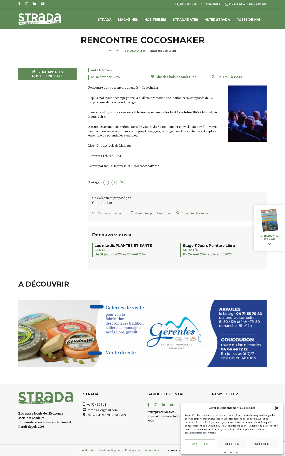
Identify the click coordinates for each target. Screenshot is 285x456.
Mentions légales (109, 450)
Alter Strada (217, 20)
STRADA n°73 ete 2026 (269, 237)
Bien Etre (102, 250)
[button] (277, 408)
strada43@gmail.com (103, 410)
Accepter (200, 444)
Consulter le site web (195, 213)
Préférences (264, 444)
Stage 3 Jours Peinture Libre (209, 246)
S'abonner (213, 4)
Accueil (114, 50)
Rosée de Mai (248, 20)
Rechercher (188, 4)
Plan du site (86, 450)
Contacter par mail (110, 213)
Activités (190, 250)
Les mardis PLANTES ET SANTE (123, 246)
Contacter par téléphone (152, 213)
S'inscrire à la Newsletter (248, 4)
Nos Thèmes (155, 20)
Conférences (101, 70)
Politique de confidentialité (142, 450)
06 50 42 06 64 (96, 405)
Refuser (232, 444)
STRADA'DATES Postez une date (47, 74)
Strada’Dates (185, 20)
